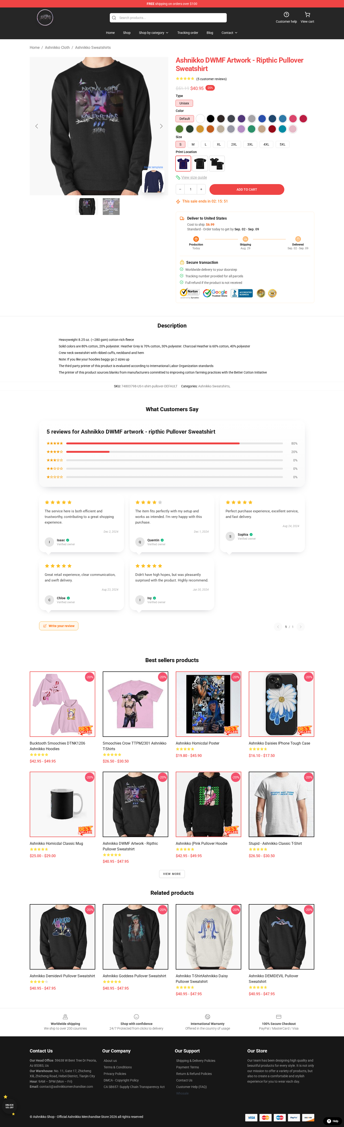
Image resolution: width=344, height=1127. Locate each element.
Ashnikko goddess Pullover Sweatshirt (134, 976)
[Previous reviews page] (278, 627)
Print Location (186, 152)
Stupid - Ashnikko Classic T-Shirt (275, 843)
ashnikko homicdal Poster (197, 743)
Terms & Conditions (118, 1067)
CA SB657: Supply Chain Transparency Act (134, 1087)
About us (110, 1061)
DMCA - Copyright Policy (121, 1080)
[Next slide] (161, 126)
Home (35, 47)
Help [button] (335, 1121)
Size (179, 137)
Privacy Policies (115, 1074)
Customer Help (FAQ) (191, 1087)
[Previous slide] (37, 126)
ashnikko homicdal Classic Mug (56, 843)
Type (179, 96)
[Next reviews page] (300, 627)
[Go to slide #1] (87, 206)
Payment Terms (187, 1067)
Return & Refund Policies (194, 1074)
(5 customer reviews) (211, 79)
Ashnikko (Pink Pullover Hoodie (201, 843)
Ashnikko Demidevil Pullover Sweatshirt (62, 976)
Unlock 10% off (9, 1106)
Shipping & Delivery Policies (195, 1061)
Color (180, 111)
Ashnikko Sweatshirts (93, 47)
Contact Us (184, 1080)
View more (172, 874)
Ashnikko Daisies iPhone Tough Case (279, 743)
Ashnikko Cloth (57, 47)
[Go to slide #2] (111, 206)
